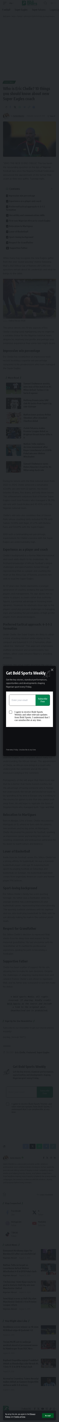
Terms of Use (19, 1417)
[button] (48, 1415)
